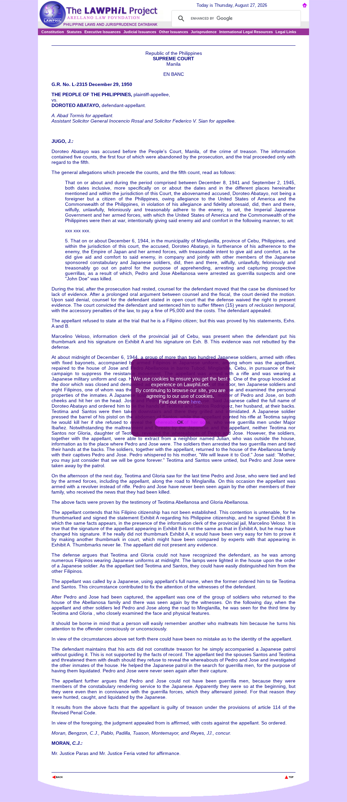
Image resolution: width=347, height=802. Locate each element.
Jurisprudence (204, 32)
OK (180, 422)
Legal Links (285, 32)
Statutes (74, 32)
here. (196, 402)
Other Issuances (173, 32)
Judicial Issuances (139, 32)
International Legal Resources (246, 32)
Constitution (52, 32)
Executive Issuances (102, 32)
